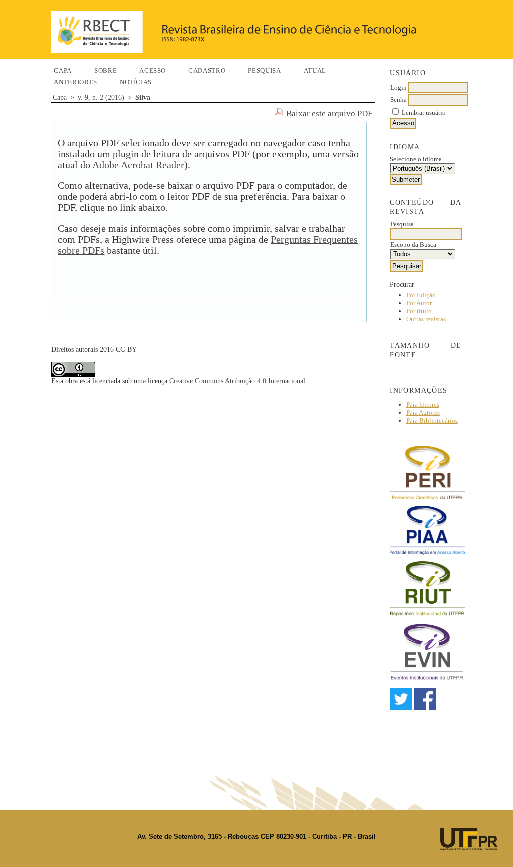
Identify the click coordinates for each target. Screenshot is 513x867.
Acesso (152, 70)
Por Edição (421, 295)
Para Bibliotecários (432, 420)
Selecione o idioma (416, 159)
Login (398, 87)
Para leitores (422, 404)
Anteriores (75, 82)
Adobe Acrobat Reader (138, 165)
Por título (419, 311)
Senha (398, 99)
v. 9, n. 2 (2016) (101, 97)
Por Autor (419, 303)
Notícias (136, 82)
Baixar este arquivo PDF (329, 113)
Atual (315, 70)
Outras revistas (426, 319)
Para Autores (423, 412)
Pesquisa (264, 70)
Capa (63, 70)
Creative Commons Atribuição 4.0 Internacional (237, 381)
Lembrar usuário (424, 112)
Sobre (105, 70)
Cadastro (206, 70)
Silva (142, 97)
